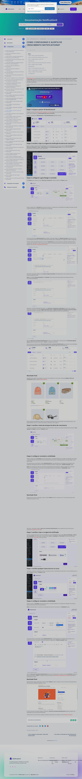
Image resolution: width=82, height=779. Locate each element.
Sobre (51, 760)
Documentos (69, 760)
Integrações (45, 760)
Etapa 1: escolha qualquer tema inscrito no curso (37, 70)
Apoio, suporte (64, 761)
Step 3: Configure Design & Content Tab (36, 59)
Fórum (73, 760)
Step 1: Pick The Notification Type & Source (37, 68)
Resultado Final (31, 60)
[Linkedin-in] (13, 766)
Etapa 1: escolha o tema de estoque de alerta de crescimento (40, 62)
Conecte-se (77, 761)
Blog (57, 760)
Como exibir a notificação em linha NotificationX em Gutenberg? (65, 735)
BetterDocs (55, 740)
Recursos (40, 760)
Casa (20, 9)
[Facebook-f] (10, 766)
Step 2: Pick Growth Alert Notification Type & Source (38, 57)
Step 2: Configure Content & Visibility (35, 64)
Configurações (43, 38)
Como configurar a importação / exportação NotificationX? (38, 735)
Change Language (50, 8)
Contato (54, 760)
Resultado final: (31, 66)
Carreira (60, 760)
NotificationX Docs (34, 38)
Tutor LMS (36, 537)
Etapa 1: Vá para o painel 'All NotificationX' (36, 55)
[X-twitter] (15, 766)
